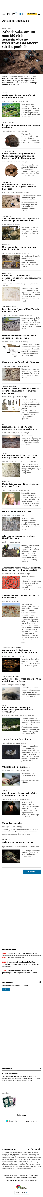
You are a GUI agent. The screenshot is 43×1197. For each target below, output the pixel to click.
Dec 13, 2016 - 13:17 (18, 685)
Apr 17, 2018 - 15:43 (14, 542)
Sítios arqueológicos (9, 307)
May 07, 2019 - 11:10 (20, 397)
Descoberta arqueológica (10, 676)
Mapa (21, 1177)
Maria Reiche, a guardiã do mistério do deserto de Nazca (20, 485)
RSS (22, 1180)
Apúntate (6, 989)
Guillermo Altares (8, 771)
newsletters (7, 982)
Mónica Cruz (6, 715)
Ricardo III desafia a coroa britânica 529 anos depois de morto (19, 795)
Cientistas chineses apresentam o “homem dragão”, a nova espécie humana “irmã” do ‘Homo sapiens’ (19, 156)
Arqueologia (6, 182)
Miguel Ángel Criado (8, 101)
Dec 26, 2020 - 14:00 (23, 253)
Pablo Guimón (6, 799)
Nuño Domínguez (7, 131)
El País (4, 224)
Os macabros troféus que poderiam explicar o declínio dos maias (19, 337)
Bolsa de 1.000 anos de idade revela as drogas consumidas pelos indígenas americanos (20, 391)
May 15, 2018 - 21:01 (23, 490)
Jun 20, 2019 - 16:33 (21, 342)
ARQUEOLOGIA (6, 216)
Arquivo (5, 1093)
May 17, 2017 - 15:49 (18, 656)
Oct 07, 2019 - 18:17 (25, 315)
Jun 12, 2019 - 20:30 (23, 366)
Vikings (4, 93)
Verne (4, 705)
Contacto (6, 1175)
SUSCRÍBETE (32, 14)
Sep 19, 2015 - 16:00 (20, 743)
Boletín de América (10, 1074)
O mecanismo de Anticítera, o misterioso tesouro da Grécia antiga (19, 651)
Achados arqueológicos (16, 20)
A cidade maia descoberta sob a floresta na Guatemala (21, 597)
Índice (25, 1180)
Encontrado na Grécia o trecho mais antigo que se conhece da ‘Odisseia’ (19, 457)
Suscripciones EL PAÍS (29, 1177)
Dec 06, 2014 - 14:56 (23, 799)
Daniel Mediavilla (7, 397)
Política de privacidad (12, 1177)
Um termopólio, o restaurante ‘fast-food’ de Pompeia (19, 248)
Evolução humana (8, 122)
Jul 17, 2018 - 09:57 (22, 433)
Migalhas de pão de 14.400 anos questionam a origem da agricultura (19, 428)
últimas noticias (9, 949)
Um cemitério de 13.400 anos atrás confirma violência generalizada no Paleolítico (19, 187)
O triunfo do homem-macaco (16, 767)
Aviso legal (25, 1175)
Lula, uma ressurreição (15, 958)
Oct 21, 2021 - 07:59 (22, 101)
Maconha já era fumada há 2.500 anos (20, 362)
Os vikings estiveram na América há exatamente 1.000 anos (19, 97)
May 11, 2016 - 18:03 (27, 715)
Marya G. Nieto (6, 685)
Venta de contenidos (16, 1175)
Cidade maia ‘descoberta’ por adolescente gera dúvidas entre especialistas (17, 710)
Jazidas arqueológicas (9, 386)
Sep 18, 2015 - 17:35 (25, 771)
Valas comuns (6, 28)
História (4, 791)
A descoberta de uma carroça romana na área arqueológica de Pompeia (20, 220)
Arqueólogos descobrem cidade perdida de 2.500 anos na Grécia (21, 680)
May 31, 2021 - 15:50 (22, 193)
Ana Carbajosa (7, 574)
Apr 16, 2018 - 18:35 (23, 574)
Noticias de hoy (32, 1180)
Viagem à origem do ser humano (17, 739)
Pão (3, 424)
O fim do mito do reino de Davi (16, 512)
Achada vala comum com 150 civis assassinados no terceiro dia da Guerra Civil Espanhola (20, 39)
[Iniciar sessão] (39, 14)
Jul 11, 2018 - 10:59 (29, 461)
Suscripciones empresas (13, 1180)
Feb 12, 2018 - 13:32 (12, 601)
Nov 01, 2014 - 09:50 (15, 827)
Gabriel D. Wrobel (8, 342)
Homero (4, 453)
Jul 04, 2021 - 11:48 (20, 131)
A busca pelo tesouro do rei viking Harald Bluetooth (18, 537)
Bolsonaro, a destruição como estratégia (22, 953)
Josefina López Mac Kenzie (10, 284)
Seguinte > (31, 871)
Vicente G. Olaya (7, 76)
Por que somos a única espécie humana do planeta (21, 126)
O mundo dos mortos (12, 823)
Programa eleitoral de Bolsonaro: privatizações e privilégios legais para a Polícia (19, 972)
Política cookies (33, 1175)
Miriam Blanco (6, 315)
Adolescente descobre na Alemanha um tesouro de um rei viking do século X (21, 569)
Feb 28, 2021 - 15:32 (13, 224)
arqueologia (6, 840)
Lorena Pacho (6, 253)
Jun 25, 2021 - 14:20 (20, 162)
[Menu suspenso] (4, 14)
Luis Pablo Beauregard (9, 846)
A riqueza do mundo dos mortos (17, 842)
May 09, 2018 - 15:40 (18, 515)
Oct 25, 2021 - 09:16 (30, 76)
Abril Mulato (15, 715)
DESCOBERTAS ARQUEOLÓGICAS (11, 648)
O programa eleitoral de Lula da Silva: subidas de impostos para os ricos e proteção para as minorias (20, 964)
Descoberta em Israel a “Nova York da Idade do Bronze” (20, 310)
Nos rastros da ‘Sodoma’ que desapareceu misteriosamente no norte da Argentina (21, 278)
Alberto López (6, 490)
